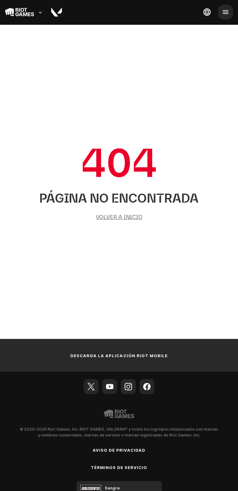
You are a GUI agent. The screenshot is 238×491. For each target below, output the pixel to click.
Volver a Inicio (119, 217)
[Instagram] (128, 386)
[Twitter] (91, 386)
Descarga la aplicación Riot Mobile (119, 355)
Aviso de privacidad (119, 450)
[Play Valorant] (56, 12)
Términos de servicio (119, 467)
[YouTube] (109, 386)
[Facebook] (147, 386)
